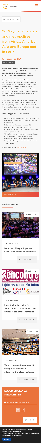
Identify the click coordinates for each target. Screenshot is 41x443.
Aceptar (6, 439)
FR (23, 410)
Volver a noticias (11, 19)
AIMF (9, 194)
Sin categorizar (8, 63)
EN (18, 410)
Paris (14, 194)
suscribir (29, 420)
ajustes (18, 435)
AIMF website (21, 148)
